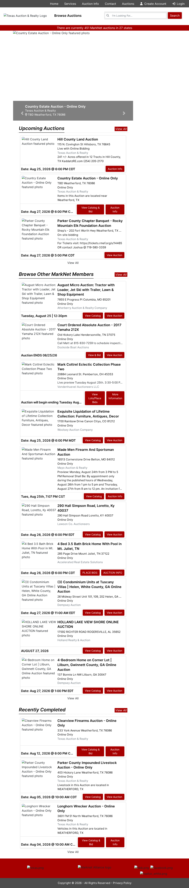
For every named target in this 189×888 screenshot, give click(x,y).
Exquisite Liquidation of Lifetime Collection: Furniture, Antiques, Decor (88, 413)
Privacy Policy (122, 883)
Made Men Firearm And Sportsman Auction (85, 452)
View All (121, 129)
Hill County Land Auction (77, 139)
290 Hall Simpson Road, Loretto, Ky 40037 (86, 508)
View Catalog (93, 315)
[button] (22, 73)
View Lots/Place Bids (94, 398)
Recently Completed (42, 709)
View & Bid (94, 355)
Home (54, 4)
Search (175, 15)
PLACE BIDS (90, 572)
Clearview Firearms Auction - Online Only (86, 723)
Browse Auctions (68, 16)
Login (180, 4)
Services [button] (70, 4)
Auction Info (115, 168)
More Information (115, 396)
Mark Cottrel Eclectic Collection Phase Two (89, 366)
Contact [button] (110, 4)
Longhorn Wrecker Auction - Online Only (86, 808)
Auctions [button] (128, 4)
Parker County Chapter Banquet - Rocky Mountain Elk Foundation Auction (90, 223)
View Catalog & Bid (90, 209)
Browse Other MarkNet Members (56, 274)
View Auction (114, 255)
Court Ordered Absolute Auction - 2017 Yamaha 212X (89, 327)
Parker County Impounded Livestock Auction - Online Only (87, 765)
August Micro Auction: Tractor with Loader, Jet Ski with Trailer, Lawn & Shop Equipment (86, 289)
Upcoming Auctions (41, 128)
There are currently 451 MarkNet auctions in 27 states (94, 28)
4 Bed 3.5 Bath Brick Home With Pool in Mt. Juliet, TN (89, 546)
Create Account (154, 4)
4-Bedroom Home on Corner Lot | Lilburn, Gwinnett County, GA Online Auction (86, 664)
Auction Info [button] (90, 4)
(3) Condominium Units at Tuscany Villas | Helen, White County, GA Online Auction (89, 586)
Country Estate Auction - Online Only (87, 178)
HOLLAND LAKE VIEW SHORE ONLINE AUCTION (88, 624)
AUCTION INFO (112, 572)
